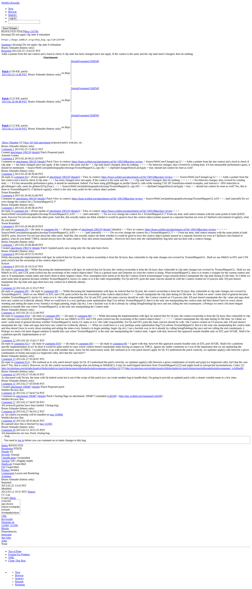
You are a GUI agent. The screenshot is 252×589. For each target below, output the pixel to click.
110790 (34, 31)
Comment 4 (7, 195)
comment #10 (21, 315)
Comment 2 (7, 158)
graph (8, 534)
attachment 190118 (20, 152)
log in (21, 440)
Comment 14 (8, 374)
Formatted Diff (86, 61)
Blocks (5, 528)
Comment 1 (7, 149)
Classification (8, 457)
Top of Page (14, 551)
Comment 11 (8, 312)
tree (3, 534)
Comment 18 (8, 411)
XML (11, 557)
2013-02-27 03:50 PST (14, 128)
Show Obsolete (10, 142)
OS (3, 467)
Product (5, 470)
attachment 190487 (20, 386)
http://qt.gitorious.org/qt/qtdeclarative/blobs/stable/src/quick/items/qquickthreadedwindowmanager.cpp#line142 (61, 368)
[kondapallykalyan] (11, 512)
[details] (36, 152)
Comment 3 (7, 173)
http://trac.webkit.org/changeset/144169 (140, 396)
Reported (6, 50)
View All (28, 142)
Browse (12, 11)
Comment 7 (7, 244)
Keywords (7, 519)
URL (4, 516)
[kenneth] (11, 509)
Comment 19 (8, 420)
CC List (5, 494)
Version (5, 460)
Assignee (6, 476)
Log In (13, 18)
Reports (19, 581)
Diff (96, 61)
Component (7, 473)
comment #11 (21, 343)
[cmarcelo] (11, 501)
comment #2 (20, 177)
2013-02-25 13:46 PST (14, 74)
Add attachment (41, 142)
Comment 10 (8, 288)
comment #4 (20, 210)
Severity (5, 454)
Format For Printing (19, 554)
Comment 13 (8, 359)
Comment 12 (8, 340)
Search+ (12, 14)
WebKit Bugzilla (10, 2)
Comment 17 (8, 402)
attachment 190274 (20, 248)
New (11, 8)
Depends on (7, 522)
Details (74, 61)
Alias (4, 540)
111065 (5, 525)
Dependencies (9, 531)
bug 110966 (56, 414)
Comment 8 (7, 254)
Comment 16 (8, 393)
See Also (6, 537)
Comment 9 (7, 266)
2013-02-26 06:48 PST (14, 101)
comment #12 (21, 362)
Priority (5, 451)
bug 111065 (46, 423)
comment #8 (20, 269)
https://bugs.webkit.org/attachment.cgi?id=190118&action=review (107, 161)
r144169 (111, 396)
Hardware (6, 463)
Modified (6, 488)
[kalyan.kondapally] (11, 507)
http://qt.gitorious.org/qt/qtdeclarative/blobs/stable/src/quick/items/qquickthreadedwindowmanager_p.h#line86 (184, 368)
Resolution (7, 448)
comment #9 (20, 291)
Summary (6, 44)
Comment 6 (7, 226)
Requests (20, 584)
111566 (14, 525)
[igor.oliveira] (11, 504)
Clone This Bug (17, 560)
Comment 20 (8, 430)
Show (13, 497)
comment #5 (20, 229)
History (32, 491)
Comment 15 (8, 383)
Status (4, 445)
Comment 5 (7, 207)
